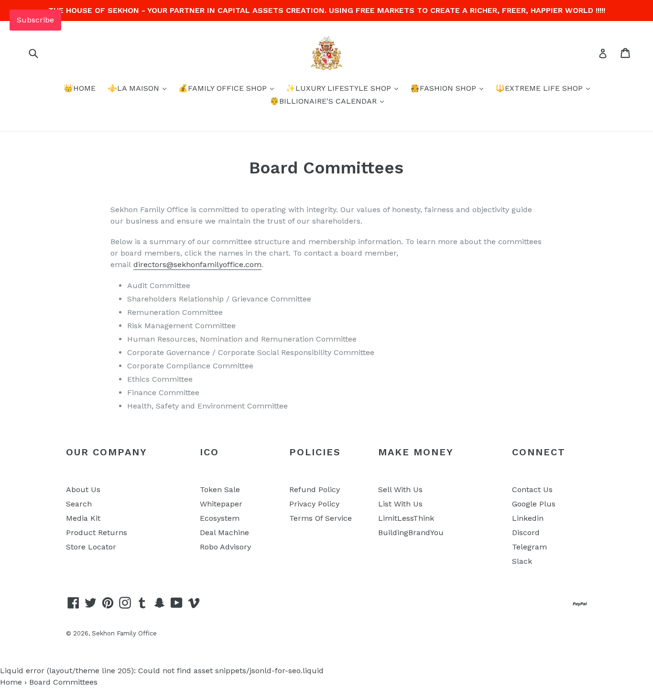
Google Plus (533, 503)
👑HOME (80, 88)
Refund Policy (314, 489)
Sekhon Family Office (124, 633)
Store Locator (91, 546)
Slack (522, 561)
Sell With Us (400, 489)
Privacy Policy (314, 503)
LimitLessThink (406, 518)
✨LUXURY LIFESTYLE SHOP (339, 88)
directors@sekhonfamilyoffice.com (197, 264)
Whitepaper (221, 503)
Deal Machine (224, 532)
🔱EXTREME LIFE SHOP (540, 88)
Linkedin (528, 518)
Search (79, 503)
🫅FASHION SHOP (444, 88)
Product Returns (96, 532)
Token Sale (220, 489)
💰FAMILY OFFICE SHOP (223, 88)
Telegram (529, 546)
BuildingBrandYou (411, 532)
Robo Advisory (225, 546)
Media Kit (83, 518)
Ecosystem (219, 518)
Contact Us (532, 489)
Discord (526, 532)
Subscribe (35, 19)
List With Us (400, 503)
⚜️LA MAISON (135, 88)
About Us (83, 489)
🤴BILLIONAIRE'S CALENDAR (324, 101)
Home (11, 682)
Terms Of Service (320, 518)
